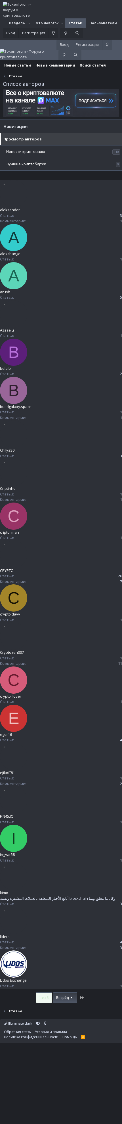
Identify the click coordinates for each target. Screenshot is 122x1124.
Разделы (17, 23)
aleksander (10, 209)
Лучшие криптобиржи (26, 163)
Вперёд (63, 997)
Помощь (69, 1037)
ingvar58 (7, 854)
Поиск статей (93, 65)
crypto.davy (10, 614)
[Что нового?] (66, 33)
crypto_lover (10, 696)
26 (120, 575)
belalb (5, 368)
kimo (4, 892)
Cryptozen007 (12, 652)
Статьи (76, 23)
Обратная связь (17, 1031)
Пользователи (103, 23)
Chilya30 (7, 450)
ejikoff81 (7, 772)
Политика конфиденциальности (31, 1037)
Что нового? (47, 23)
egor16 (6, 734)
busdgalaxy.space (15, 406)
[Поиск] (77, 33)
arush (5, 291)
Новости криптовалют (26, 151)
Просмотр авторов (22, 139)
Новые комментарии (55, 65)
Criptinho (8, 488)
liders (5, 936)
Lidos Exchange (13, 980)
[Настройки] (38, 1023)
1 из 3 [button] (44, 997)
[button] (29, 23)
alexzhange (10, 253)
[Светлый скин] (53, 33)
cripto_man (9, 532)
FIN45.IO (7, 816)
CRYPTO (7, 570)
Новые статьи (17, 65)
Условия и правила (51, 1031)
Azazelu (7, 330)
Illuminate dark (19, 1023)
